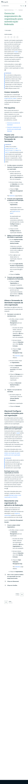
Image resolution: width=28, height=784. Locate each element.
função (16, 51)
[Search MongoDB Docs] (21, 6)
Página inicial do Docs (9, 10)
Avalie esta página (8, 34)
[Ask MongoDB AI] (23, 6)
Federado (21, 10)
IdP (17, 46)
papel (18, 433)
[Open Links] (25, 2)
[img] (5, 37)
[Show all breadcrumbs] (16, 10)
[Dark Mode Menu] (25, 6)
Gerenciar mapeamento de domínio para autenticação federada (14, 129)
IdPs (19, 250)
